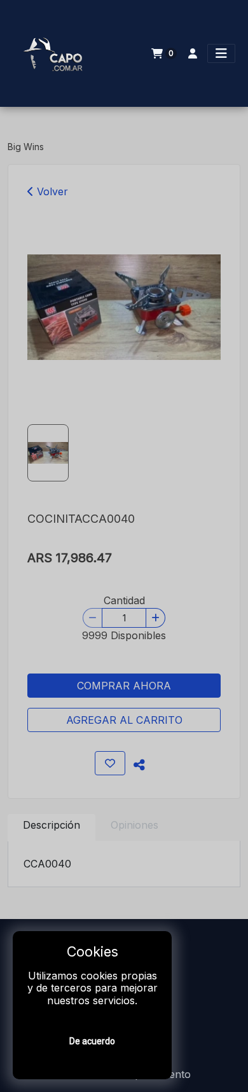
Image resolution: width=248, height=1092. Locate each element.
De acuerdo (92, 1041)
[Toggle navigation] (221, 53)
